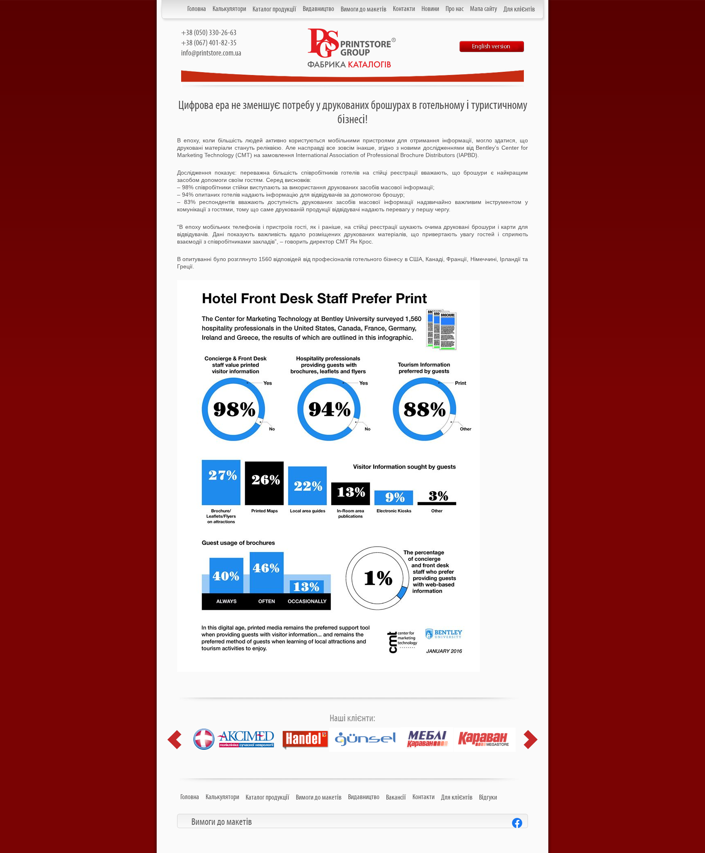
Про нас (454, 9)
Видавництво (318, 9)
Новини (430, 9)
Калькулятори (229, 9)
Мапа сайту (483, 9)
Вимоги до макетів (363, 9)
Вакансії (396, 797)
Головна (196, 9)
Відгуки (488, 797)
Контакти (404, 9)
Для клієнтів (519, 9)
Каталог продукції (274, 9)
